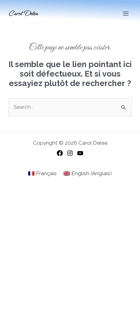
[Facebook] (60, 153)
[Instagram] (70, 153)
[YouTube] (80, 153)
